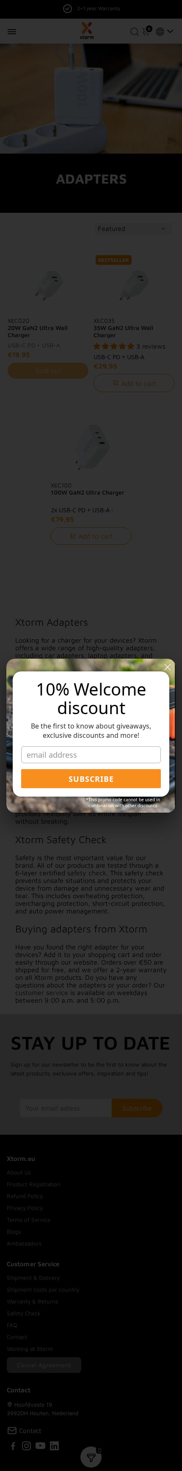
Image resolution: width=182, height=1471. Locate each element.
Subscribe (91, 779)
